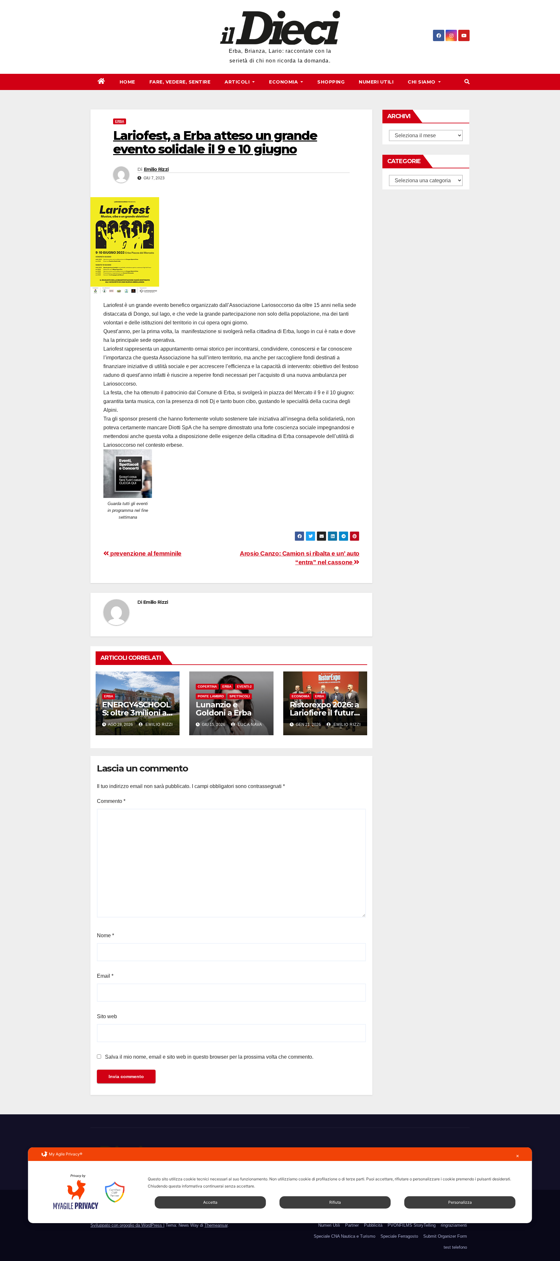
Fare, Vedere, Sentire (180, 82)
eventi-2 (244, 686)
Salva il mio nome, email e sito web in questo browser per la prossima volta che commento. (209, 1057)
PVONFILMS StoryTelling (412, 1225)
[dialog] (280, 1185)
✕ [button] (517, 1156)
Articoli (238, 82)
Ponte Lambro (211, 696)
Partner (352, 1225)
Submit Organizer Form (445, 1236)
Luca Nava (249, 724)
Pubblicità (373, 1225)
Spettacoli (239, 696)
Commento (111, 801)
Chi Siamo (422, 82)
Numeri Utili (376, 82)
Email (105, 976)
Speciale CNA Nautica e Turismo (344, 1236)
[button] (467, 81)
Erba (119, 121)
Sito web (107, 1016)
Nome (105, 935)
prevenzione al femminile (145, 553)
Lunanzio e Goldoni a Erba (223, 708)
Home (127, 82)
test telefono (455, 1247)
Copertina (207, 686)
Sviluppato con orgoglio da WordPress (126, 1225)
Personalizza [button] (460, 1202)
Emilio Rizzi (156, 169)
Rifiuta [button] (335, 1202)
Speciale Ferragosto (399, 1236)
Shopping (330, 82)
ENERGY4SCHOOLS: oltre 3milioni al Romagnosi (136, 713)
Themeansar (216, 1225)
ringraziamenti (454, 1225)
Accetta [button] (210, 1202)
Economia (284, 82)
